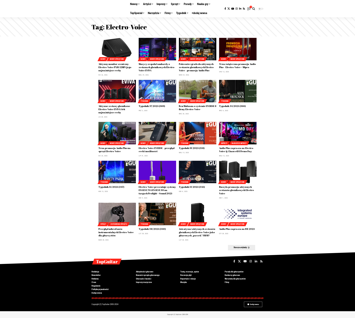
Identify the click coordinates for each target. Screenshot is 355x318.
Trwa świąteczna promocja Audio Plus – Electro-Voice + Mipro (237, 66)
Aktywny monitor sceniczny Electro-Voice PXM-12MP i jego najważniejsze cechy (114, 67)
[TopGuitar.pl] (109, 9)
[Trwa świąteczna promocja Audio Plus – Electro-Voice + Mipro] (238, 49)
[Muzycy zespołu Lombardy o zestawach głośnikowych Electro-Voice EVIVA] (157, 49)
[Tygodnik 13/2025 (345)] (197, 172)
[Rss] (244, 9)
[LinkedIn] (240, 9)
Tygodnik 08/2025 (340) (152, 228)
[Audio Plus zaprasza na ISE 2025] (238, 214)
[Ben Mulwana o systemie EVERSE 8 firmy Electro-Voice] (197, 91)
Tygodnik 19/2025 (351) (192, 148)
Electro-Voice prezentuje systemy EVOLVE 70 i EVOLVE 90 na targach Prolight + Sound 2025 (157, 190)
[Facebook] (225, 9)
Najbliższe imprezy (239, 143)
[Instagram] (236, 9)
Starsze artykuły (240, 247)
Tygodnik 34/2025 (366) (232, 106)
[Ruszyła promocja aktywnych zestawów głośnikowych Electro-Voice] (238, 172)
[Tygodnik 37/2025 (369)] (157, 91)
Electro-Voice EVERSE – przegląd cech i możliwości (156, 150)
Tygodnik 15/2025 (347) (111, 186)
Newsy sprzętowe (117, 59)
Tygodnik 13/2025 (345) (192, 186)
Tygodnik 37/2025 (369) (152, 106)
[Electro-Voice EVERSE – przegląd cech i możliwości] (157, 133)
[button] (253, 8)
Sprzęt (103, 224)
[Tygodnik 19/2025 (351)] (197, 133)
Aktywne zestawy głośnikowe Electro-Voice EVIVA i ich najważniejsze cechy (114, 109)
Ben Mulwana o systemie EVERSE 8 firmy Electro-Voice (197, 108)
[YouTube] (233, 9)
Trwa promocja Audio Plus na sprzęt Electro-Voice (114, 150)
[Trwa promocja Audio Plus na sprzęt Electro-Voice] (117, 133)
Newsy (102, 59)
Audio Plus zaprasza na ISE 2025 (237, 228)
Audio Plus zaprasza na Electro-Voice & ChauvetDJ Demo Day (236, 150)
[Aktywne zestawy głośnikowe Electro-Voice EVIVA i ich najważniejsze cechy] (117, 91)
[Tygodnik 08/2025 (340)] (157, 214)
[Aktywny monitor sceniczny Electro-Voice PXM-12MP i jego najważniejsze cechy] (117, 49)
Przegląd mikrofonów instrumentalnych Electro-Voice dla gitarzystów (116, 232)
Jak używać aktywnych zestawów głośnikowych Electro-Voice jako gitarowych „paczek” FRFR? (197, 232)
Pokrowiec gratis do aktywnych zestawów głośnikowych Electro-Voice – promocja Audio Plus (196, 67)
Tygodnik (144, 101)
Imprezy (224, 143)
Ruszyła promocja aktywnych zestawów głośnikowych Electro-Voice (237, 190)
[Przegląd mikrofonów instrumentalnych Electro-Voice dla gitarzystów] (117, 214)
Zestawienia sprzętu (118, 224)
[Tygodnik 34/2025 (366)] (238, 91)
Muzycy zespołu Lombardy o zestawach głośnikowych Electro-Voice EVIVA (157, 67)
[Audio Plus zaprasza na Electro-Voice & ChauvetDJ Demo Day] (238, 133)
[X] (229, 9)
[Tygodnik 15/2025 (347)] (117, 172)
